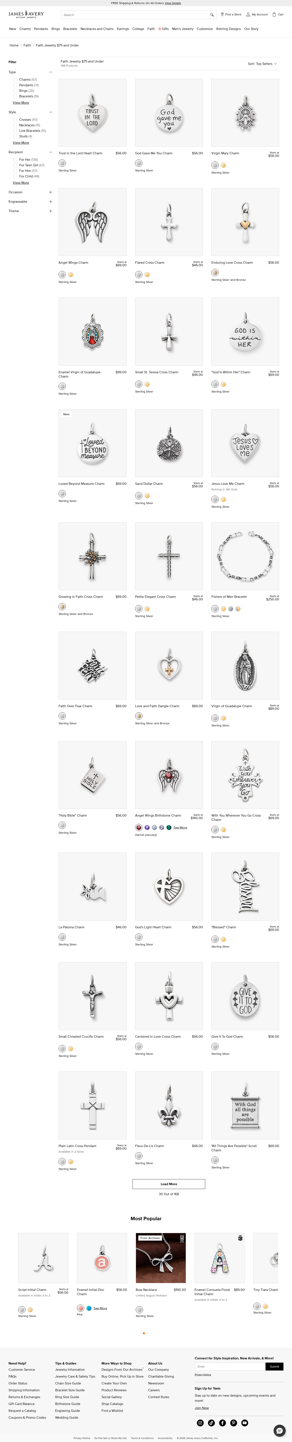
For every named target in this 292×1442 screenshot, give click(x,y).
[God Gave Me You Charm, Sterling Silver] (138, 163)
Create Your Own (114, 1383)
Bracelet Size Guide (70, 1390)
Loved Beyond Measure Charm (82, 483)
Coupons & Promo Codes (27, 1417)
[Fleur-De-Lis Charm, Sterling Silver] (138, 1155)
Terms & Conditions (142, 1438)
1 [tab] (144, 1334)
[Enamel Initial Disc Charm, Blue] (88, 1308)
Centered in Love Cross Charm (158, 1036)
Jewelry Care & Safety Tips (75, 1376)
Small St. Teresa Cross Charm (156, 372)
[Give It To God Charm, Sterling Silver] (215, 1046)
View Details (173, 3)
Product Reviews (114, 1390)
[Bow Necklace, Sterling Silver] (139, 1309)
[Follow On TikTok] (211, 1423)
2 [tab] (147, 1334)
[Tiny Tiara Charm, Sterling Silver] (257, 1306)
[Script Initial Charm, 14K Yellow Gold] (30, 1309)
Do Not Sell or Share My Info (110, 1438)
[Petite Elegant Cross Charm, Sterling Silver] (138, 608)
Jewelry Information (70, 1369)
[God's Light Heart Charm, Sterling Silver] (138, 937)
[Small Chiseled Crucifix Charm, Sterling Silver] (62, 1048)
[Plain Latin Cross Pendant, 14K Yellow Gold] (70, 1161)
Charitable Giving (161, 1376)
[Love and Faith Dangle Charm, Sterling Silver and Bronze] (138, 716)
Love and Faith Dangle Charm (157, 706)
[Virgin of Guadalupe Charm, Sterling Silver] (215, 718)
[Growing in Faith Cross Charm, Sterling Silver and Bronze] (62, 606)
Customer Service (22, 1369)
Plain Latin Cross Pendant (77, 1145)
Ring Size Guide (67, 1396)
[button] (257, 14)
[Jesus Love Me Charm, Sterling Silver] (215, 499)
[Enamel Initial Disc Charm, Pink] (80, 1308)
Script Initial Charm (32, 1289)
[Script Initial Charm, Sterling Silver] (21, 1309)
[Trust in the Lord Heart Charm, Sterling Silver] (62, 163)
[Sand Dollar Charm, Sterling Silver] (138, 495)
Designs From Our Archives (122, 1369)
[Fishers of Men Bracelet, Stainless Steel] (230, 608)
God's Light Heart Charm (153, 927)
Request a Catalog (22, 1410)
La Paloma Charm (71, 927)
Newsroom (156, 1383)
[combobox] (139, 14)
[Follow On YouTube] (244, 1423)
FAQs (12, 1376)
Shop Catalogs (112, 1403)
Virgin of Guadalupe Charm (231, 706)
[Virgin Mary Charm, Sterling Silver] (215, 165)
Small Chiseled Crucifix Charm (81, 1036)
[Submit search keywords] (213, 14)
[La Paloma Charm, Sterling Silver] (62, 937)
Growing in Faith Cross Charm (81, 596)
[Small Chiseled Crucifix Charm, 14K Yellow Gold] (70, 1048)
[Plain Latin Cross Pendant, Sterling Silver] (62, 1161)
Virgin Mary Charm (225, 153)
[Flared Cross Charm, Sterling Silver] (138, 274)
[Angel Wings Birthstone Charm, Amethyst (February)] (147, 827)
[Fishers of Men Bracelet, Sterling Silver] (215, 608)
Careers (154, 1390)
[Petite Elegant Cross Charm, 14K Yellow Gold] (147, 608)
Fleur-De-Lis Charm (149, 1145)
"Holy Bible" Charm (73, 815)
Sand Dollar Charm (149, 483)
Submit (274, 1366)
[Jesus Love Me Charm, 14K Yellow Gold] (223, 499)
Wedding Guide (66, 1417)
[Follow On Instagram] (200, 1423)
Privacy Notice (203, 1374)
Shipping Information (24, 1390)
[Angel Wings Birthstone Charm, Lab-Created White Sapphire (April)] (161, 827)
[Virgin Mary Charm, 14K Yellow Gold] (223, 165)
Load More (169, 1184)
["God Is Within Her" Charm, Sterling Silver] (215, 384)
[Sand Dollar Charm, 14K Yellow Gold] (147, 495)
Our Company (158, 1369)
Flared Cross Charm (149, 262)
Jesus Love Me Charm (227, 483)
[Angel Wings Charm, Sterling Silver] (62, 274)
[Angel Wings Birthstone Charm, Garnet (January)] (138, 827)
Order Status (18, 1383)
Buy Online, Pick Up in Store (123, 1376)
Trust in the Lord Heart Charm (80, 153)
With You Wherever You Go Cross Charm (236, 817)
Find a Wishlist (112, 1410)
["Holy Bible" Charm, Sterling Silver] (62, 825)
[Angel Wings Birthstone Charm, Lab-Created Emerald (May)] (168, 827)
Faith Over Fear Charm (75, 706)
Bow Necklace (146, 1289)
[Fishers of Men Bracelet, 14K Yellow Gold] (223, 608)
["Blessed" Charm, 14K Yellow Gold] (223, 939)
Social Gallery (112, 1396)
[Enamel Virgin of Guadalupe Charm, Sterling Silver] (62, 386)
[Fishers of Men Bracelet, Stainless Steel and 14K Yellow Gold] (237, 608)
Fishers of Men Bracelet (229, 596)
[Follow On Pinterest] (233, 1423)
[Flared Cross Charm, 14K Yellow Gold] (147, 274)
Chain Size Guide (68, 1383)
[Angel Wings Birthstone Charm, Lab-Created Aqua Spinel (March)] (154, 827)
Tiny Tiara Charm (266, 1289)
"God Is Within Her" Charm (230, 372)
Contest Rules (158, 1396)
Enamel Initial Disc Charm (90, 1291)
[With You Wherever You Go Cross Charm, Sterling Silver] (215, 829)
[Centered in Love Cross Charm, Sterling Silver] (138, 1046)
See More (180, 827)
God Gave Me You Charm (154, 153)
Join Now (202, 1407)
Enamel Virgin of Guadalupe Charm (79, 374)
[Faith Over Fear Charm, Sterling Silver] (62, 716)
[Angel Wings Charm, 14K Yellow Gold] (70, 274)
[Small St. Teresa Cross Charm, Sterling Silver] (138, 384)
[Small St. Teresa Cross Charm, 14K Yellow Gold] (147, 384)
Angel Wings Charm (73, 262)
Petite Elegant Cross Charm (155, 596)
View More (21, 102)
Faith (27, 45)
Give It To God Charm (227, 1036)
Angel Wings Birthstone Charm (158, 815)
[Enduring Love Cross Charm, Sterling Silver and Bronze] (215, 272)
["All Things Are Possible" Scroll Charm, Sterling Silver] (215, 1160)
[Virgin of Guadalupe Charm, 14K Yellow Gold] (223, 718)
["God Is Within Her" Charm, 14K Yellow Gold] (223, 384)
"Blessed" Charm (223, 927)
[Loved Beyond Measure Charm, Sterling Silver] (62, 493)
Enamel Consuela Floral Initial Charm (212, 1291)
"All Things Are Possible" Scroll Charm (234, 1147)
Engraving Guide (67, 1410)
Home (14, 45)
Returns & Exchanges (24, 1396)
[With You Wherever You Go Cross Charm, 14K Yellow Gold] (223, 829)
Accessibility (165, 1438)
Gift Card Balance (22, 1403)
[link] (138, 28)
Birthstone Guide (67, 1403)
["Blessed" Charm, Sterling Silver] (215, 939)
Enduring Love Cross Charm (232, 262)
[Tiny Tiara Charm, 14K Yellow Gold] (265, 1306)
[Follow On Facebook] (222, 1423)
